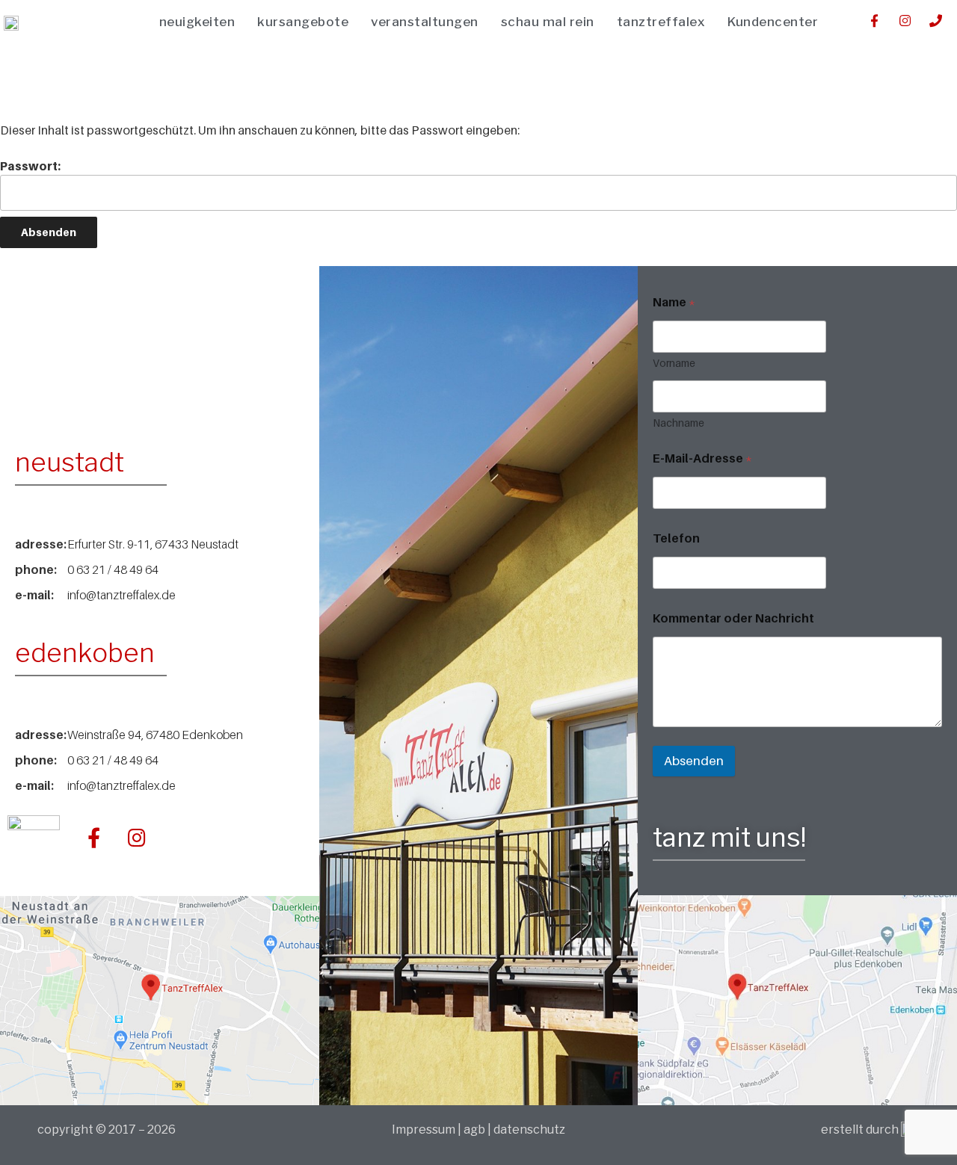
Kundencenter (772, 21)
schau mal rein (547, 21)
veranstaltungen (424, 21)
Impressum (425, 1129)
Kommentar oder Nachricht (733, 618)
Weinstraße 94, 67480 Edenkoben (155, 734)
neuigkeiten (197, 21)
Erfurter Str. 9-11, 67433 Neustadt (153, 544)
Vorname (674, 362)
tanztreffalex (661, 21)
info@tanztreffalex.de (121, 594)
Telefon (676, 538)
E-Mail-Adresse (702, 458)
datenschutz (529, 1129)
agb (474, 1129)
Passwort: (30, 165)
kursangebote (302, 21)
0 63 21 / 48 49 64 (113, 569)
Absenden (694, 760)
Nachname (678, 422)
